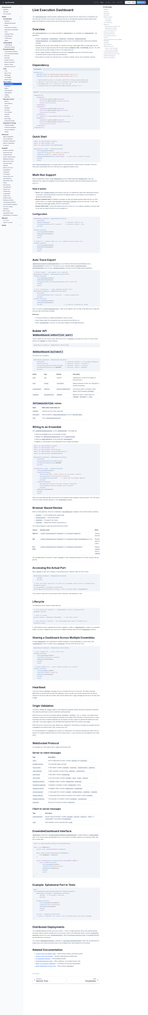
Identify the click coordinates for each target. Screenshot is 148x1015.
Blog (114, 2)
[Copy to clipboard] (98, 72)
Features (96, 2)
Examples (108, 2)
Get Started (141, 2)
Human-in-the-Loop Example (44, 956)
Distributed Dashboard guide (77, 935)
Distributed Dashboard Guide (44, 961)
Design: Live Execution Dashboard (46, 963)
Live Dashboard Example (43, 958)
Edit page (36, 973)
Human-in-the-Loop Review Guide (46, 953)
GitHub (121, 2)
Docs (102, 2)
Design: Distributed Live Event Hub (46, 966)
